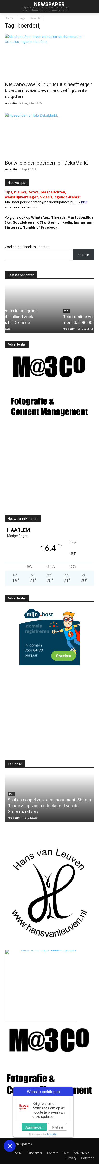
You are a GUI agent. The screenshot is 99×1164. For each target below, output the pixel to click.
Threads (58, 217)
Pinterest (13, 227)
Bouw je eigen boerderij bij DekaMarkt (46, 163)
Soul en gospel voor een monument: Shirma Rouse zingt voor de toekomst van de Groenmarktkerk (49, 805)
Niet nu (57, 1127)
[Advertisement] (45, 471)
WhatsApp (40, 217)
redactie (11, 103)
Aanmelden (34, 1127)
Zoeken (83, 254)
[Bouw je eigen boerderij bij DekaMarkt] (49, 135)
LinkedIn (64, 222)
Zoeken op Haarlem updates (27, 246)
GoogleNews (24, 222)
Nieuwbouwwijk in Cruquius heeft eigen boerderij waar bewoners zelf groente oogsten (48, 90)
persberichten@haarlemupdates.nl (46, 202)
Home (9, 18)
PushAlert (52, 1134)
